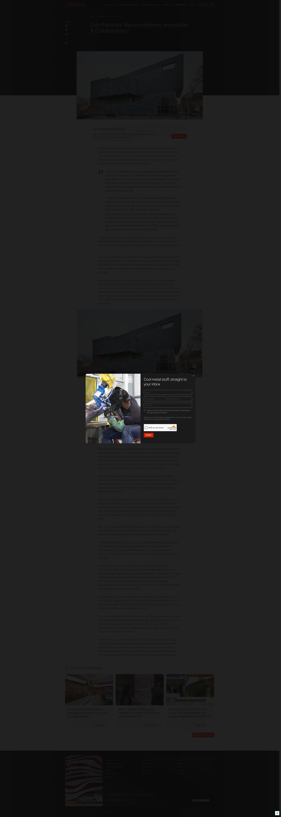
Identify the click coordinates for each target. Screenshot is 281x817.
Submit (149, 435)
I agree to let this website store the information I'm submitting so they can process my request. (168, 411)
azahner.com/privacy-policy (162, 419)
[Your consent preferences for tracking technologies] (277, 813)
